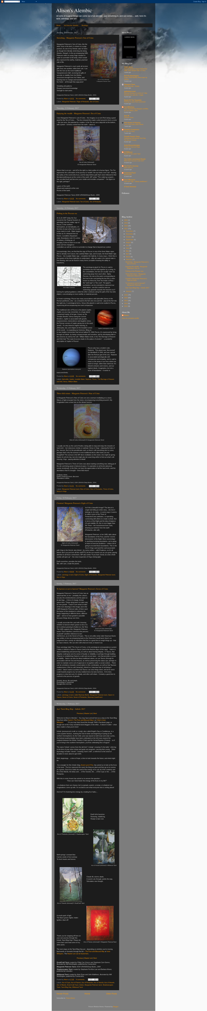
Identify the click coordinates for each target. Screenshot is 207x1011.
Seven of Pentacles (80, 697)
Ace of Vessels (109, 982)
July (127, 245)
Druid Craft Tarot (72, 985)
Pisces (94, 379)
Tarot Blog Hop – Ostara (131, 86)
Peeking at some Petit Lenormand (134, 102)
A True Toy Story (129, 131)
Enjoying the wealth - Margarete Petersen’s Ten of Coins (79, 113)
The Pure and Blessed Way (94, 951)
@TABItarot (128, 152)
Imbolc (81, 985)
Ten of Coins (84, 201)
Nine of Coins (84, 489)
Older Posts (111, 994)
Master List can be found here (77, 954)
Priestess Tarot (129, 84)
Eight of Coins (79, 575)
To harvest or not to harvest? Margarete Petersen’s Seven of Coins (82, 588)
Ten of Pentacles (95, 201)
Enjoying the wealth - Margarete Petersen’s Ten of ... (136, 267)
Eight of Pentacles (91, 575)
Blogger (115, 1006)
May (127, 251)
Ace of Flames (76, 982)
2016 (126, 295)
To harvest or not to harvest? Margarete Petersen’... (135, 284)
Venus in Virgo (62, 491)
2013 (126, 303)
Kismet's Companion (131, 129)
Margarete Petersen (69, 101)
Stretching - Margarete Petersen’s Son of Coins (75, 37)
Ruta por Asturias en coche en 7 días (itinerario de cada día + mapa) (135, 94)
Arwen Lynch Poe (87, 765)
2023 (126, 220)
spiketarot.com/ (130, 91)
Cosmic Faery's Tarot (132, 136)
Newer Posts (62, 994)
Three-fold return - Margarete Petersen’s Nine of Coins (78, 393)
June (128, 248)
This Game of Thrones (132, 122)
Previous (80, 713)
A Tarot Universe (130, 186)
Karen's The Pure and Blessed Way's (81, 720)
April (127, 254)
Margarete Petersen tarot (70, 201)
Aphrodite (65, 379)
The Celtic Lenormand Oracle (135, 159)
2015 (126, 298)
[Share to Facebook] (96, 99)
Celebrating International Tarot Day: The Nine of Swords (135, 139)
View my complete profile (130, 318)
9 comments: (80, 979)
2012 (126, 306)
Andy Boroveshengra (132, 145)
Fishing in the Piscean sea (67, 213)
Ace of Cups (66, 982)
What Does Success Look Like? (134, 161)
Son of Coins (94, 101)
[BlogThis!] (92, 99)
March (128, 257)
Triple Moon (128, 67)
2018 (126, 226)
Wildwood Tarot (77, 987)
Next (95, 713)
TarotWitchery (129, 107)
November (129, 234)
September (130, 239)
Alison (126, 315)
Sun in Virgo (61, 577)
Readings (85, 25)
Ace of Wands (61, 985)
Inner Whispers (129, 180)
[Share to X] (94, 99)
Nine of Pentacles (96, 489)
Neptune (88, 379)
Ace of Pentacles (87, 982)
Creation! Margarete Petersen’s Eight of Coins (75, 503)
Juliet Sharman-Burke (81, 695)
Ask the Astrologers (131, 76)
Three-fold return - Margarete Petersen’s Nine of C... (135, 275)
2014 (126, 300)
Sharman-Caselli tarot (95, 697)
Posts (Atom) (70, 998)
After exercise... (129, 167)
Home (58, 25)
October (129, 237)
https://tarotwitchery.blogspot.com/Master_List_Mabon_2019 (136, 109)
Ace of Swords (99, 982)
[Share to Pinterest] (98, 99)
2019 (126, 223)
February (129, 259)
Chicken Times (128, 117)
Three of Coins (108, 489)
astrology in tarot (68, 575)
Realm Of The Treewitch (133, 100)
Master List (88, 713)
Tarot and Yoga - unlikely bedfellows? (135, 181)
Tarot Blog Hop (66, 987)
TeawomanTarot (130, 173)
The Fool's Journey (131, 166)
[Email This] (90, 99)
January (129, 291)
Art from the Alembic (71, 25)
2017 (126, 228)
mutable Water (80, 379)
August (128, 242)
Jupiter (71, 379)
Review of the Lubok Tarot (132, 154)
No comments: (81, 98)
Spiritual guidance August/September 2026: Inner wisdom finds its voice (135, 69)
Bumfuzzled (128, 174)
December (129, 231)
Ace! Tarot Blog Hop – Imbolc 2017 (71, 709)
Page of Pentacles (83, 101)
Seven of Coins (67, 697)
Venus (65, 381)
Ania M (126, 116)
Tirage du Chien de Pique (132, 147)
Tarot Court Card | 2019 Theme (133, 124)
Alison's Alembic (74, 10)
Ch (97, 720)
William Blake (72, 381)
